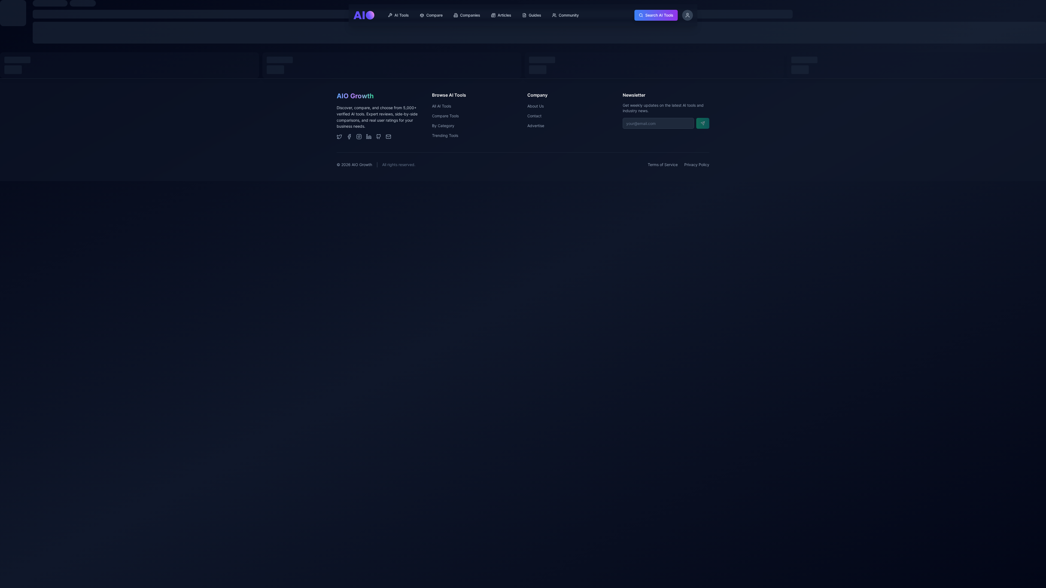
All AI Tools (441, 106)
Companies (470, 15)
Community (569, 15)
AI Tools (401, 15)
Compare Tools (445, 116)
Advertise (535, 125)
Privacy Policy (696, 164)
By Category (443, 125)
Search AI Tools (659, 15)
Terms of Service (663, 164)
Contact (534, 116)
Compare (434, 15)
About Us (535, 106)
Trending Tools (445, 135)
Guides (535, 15)
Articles (504, 15)
